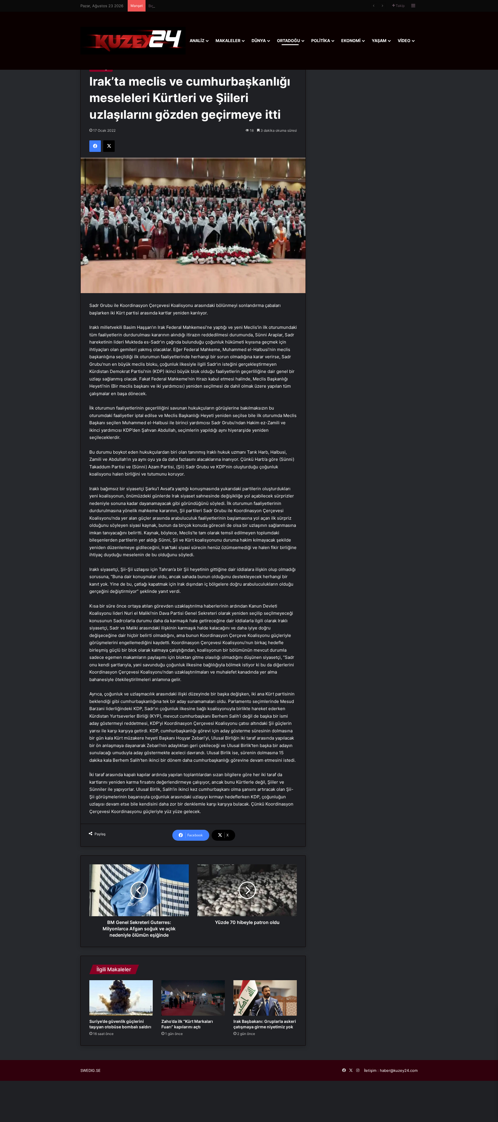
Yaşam (379, 40)
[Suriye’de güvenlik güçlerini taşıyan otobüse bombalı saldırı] (121, 998)
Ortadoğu (288, 40)
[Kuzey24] (133, 40)
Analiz (197, 40)
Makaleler (228, 40)
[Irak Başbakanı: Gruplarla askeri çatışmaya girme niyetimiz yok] (265, 998)
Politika (320, 40)
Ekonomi (351, 40)
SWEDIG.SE (90, 1070)
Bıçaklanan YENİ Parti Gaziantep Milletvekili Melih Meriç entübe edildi (210, 5)
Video (404, 40)
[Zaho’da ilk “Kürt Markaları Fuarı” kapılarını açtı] (193, 998)
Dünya (259, 40)
